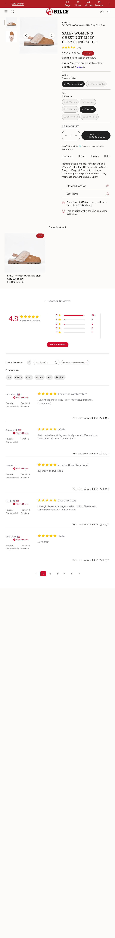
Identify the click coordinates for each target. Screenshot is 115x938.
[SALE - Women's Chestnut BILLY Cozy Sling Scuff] (24, 253)
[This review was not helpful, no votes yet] (106, 418)
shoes (29, 377)
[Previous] (5, 4)
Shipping (66, 57)
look (9, 377)
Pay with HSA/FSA (76, 185)
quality (18, 377)
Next (52, 36)
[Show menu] (6, 11)
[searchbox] (16, 362)
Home (64, 22)
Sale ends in (18, 3)
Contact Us (72, 193)
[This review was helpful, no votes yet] (101, 418)
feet (49, 377)
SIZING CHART (70, 126)
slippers (39, 377)
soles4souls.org (84, 205)
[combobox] (75, 362)
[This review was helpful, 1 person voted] (101, 524)
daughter (60, 377)
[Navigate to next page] (79, 573)
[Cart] (108, 11)
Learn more (67, 149)
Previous (26, 36)
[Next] (109, 4)
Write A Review (57, 344)
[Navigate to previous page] (36, 573)
